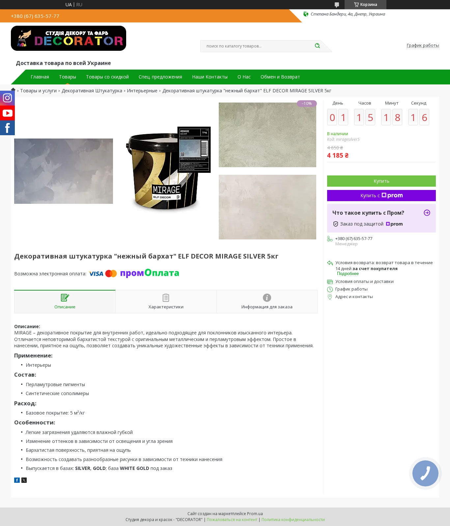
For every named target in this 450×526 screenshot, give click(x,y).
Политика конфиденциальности (293, 519)
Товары (67, 77)
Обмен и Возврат (280, 77)
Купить (381, 181)
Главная (40, 77)
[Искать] (317, 46)
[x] (24, 481)
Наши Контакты (210, 77)
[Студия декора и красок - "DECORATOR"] (68, 42)
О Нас (244, 77)
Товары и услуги (38, 91)
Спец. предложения (160, 77)
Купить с (370, 195)
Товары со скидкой (107, 77)
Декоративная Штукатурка (92, 91)
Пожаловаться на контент (232, 519)
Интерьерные (142, 91)
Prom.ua (255, 513)
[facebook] (17, 481)
